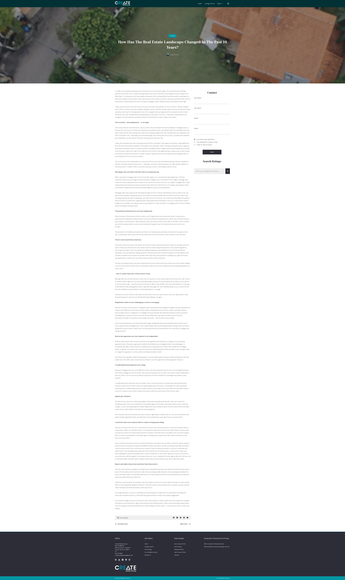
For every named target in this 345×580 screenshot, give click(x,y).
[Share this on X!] (177, 517)
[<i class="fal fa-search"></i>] (227, 171)
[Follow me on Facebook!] (126, 560)
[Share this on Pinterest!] (184, 517)
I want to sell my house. (204, 145)
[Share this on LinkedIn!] (180, 517)
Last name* (197, 108)
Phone (196, 128)
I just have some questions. (205, 139)
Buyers (172, 36)
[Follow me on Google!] (116, 560)
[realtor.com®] (122, 560)
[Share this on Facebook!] (174, 517)
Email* (196, 118)
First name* (198, 98)
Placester (227, 578)
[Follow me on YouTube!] (129, 560)
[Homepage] (122, 3)
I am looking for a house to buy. (207, 142)
